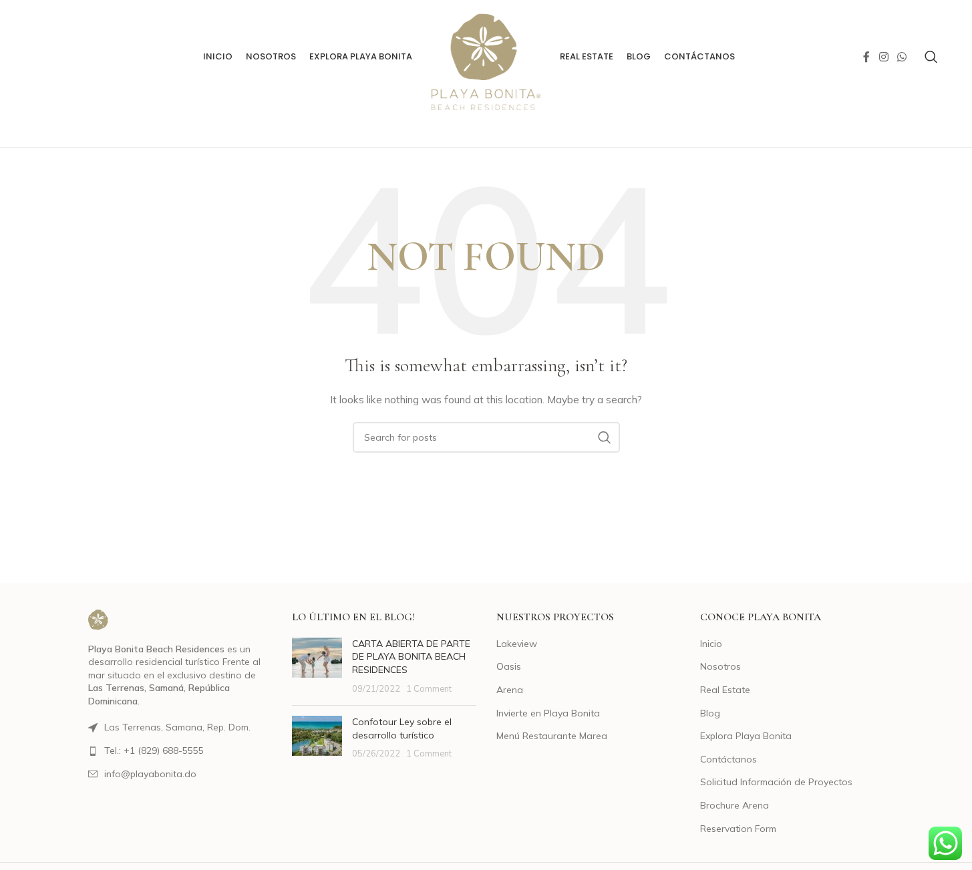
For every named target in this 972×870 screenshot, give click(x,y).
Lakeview (516, 644)
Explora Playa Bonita (746, 736)
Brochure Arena (734, 805)
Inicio (711, 644)
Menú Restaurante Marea (551, 736)
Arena (509, 690)
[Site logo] (486, 56)
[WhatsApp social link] (902, 57)
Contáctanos (728, 759)
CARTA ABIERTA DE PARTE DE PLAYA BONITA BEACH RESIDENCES (411, 657)
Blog (710, 713)
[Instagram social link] (883, 57)
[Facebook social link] (866, 57)
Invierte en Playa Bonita (548, 713)
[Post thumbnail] (317, 666)
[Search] (931, 56)
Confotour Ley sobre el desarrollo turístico (402, 728)
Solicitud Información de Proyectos (776, 782)
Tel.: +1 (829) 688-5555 (154, 750)
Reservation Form (738, 829)
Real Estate (725, 690)
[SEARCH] (604, 437)
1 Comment (429, 688)
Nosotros (720, 666)
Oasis (508, 666)
